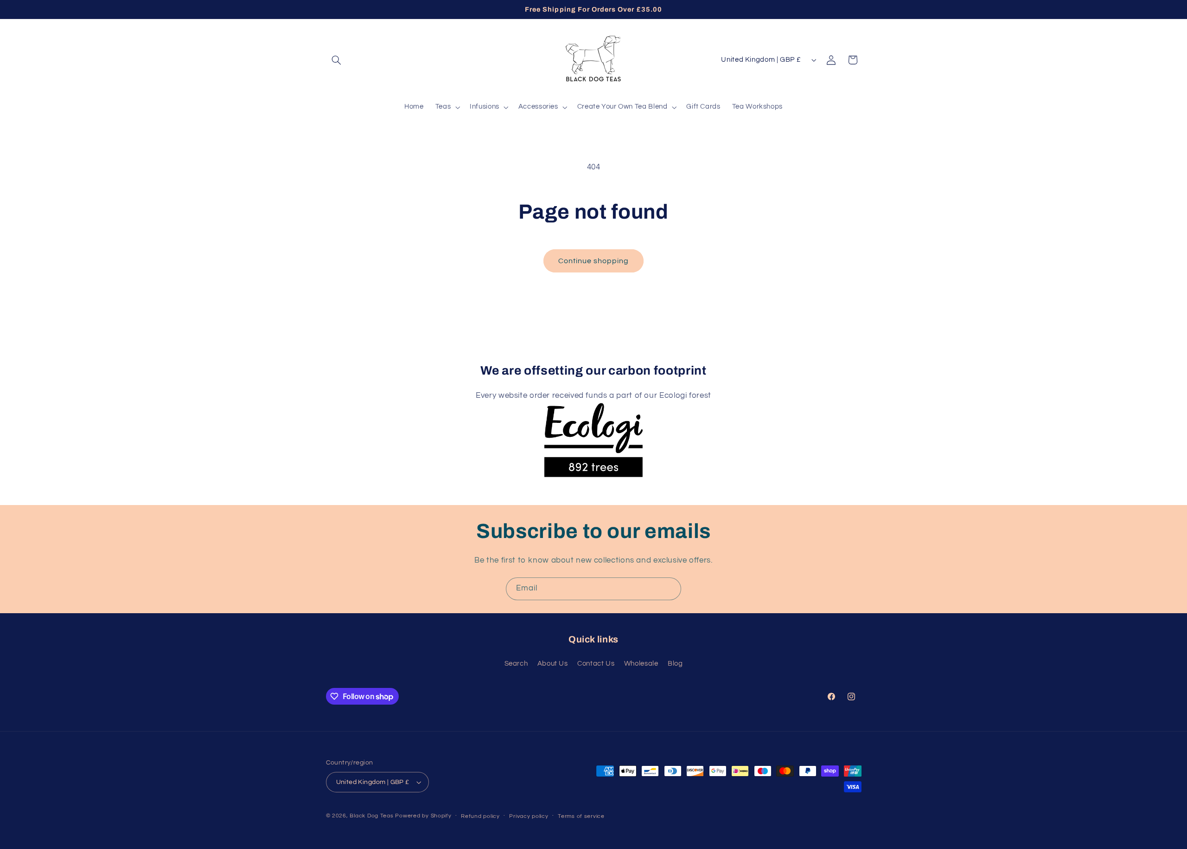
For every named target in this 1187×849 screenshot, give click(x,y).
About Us (552, 663)
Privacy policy (528, 816)
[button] (336, 60)
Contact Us (595, 663)
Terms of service (581, 816)
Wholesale (641, 663)
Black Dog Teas (371, 815)
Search (516, 663)
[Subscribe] (670, 588)
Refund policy (480, 816)
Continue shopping (593, 261)
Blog (675, 663)
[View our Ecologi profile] (593, 431)
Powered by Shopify (423, 815)
